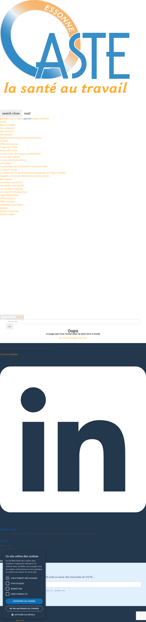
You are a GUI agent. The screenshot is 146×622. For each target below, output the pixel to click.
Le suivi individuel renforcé (13, 160)
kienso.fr (20, 620)
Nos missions (6, 131)
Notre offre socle (8, 150)
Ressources (6, 179)
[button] (24, 614)
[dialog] (24, 585)
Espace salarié (12, 118)
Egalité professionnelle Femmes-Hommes (20, 137)
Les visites (5, 163)
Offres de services (9, 144)
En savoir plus (31, 572)
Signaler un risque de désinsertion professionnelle (24, 176)
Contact (4, 141)
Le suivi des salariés (10, 157)
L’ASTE (3, 122)
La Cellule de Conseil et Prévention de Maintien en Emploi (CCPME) (33, 173)
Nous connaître (7, 125)
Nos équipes (6, 134)
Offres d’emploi (7, 198)
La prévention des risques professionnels (20, 153)
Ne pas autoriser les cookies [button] (24, 608)
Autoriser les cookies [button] (24, 601)
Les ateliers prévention (11, 182)
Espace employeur (9, 211)
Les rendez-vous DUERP (12, 185)
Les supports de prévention (13, 192)
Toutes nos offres (9, 147)
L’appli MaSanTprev (9, 195)
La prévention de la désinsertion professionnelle (23, 166)
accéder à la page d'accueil (73, 338)
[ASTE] (73, 54)
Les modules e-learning (11, 188)
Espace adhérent (36, 118)
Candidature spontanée (11, 204)
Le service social (8, 169)
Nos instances (7, 128)
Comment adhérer (9, 354)
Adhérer (4, 208)
